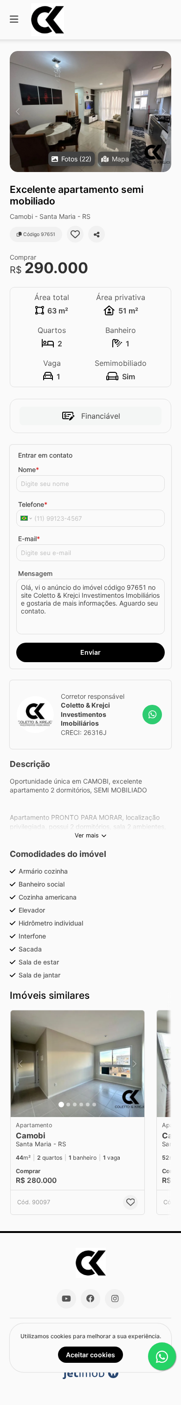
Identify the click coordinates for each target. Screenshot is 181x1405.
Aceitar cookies (90, 1355)
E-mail (29, 539)
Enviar (90, 652)
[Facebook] (90, 1299)
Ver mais (87, 835)
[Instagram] (114, 1299)
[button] (90, 111)
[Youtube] (66, 1299)
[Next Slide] (163, 111)
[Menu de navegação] (14, 19)
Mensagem (35, 573)
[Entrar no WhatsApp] (152, 714)
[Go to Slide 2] (68, 1104)
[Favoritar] (75, 234)
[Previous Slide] (17, 111)
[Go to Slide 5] (88, 1104)
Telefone (32, 504)
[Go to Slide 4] (81, 1104)
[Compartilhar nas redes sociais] (96, 234)
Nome (28, 469)
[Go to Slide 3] (75, 1104)
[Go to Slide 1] (61, 1104)
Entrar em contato (45, 455)
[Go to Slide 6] (94, 1104)
